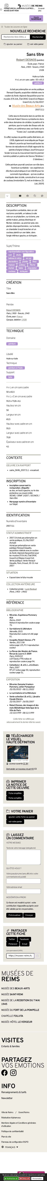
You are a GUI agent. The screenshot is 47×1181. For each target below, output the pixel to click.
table (21, 268)
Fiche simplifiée (15, 793)
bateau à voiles (14, 258)
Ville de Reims (7, 1112)
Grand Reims (23, 1112)
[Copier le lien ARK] (37, 955)
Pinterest (12, 944)
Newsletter (6, 1098)
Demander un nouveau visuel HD (20, 769)
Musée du (20, 1010)
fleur (35, 261)
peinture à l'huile (15, 368)
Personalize (37, 1178)
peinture (38, 83)
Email (24, 944)
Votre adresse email (14, 887)
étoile (18, 255)
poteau (22, 265)
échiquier (24, 271)
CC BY (25, 763)
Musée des (26, 106)
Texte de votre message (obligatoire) (21, 848)
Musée (36, 18)
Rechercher (37, 37)
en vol (28, 258)
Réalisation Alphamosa (10, 1117)
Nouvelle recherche (28, 31)
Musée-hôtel (16, 1022)
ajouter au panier (14, 44)
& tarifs (13, 1092)
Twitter (11, 939)
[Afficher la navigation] (6, 6)
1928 (24, 320)
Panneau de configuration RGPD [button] (14, 1142)
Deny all (25, 1178)
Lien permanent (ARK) (14, 951)
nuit (10, 255)
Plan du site (6, 1137)
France (19, 316)
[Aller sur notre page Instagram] (13, 1073)
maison (11, 265)
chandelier (32, 268)
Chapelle (12, 1016)
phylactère (13, 261)
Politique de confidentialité (12, 1131)
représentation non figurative (21, 251)
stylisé (11, 268)
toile (10, 377)
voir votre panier (36, 44)
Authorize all (11, 1178)
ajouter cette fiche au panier (21, 817)
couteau (11, 271)
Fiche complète (15, 798)
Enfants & (10, 1046)
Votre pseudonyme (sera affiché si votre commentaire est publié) (22, 875)
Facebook (24, 939)
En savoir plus (41, 10)
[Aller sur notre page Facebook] (4, 1073)
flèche (32, 265)
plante (25, 261)
